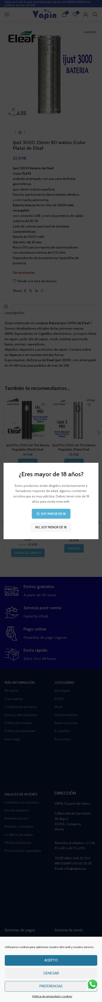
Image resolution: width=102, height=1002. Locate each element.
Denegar (51, 973)
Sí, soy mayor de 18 (51, 514)
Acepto (51, 960)
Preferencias (51, 986)
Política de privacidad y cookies (52, 996)
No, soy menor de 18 (51, 527)
